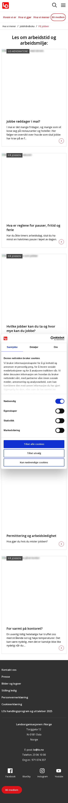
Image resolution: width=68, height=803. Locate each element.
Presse (6, 676)
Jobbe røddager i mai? (23, 121)
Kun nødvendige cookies (34, 462)
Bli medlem (58, 17)
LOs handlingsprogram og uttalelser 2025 (27, 711)
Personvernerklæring (15, 697)
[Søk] (54, 5)
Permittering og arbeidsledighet (31, 536)
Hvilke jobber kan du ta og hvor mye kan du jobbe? (30, 328)
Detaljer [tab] (34, 347)
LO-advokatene (18, 51)
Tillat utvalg (34, 453)
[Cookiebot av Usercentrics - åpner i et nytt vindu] (50, 338)
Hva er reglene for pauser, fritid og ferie (33, 227)
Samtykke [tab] (12, 347)
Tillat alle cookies (34, 444)
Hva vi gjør (24, 17)
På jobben (43, 26)
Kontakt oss (9, 670)
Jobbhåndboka (27, 26)
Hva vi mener (42, 17)
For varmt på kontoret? (24, 628)
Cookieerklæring (12, 704)
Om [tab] (56, 347)
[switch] (59, 410)
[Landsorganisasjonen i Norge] (5, 5)
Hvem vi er (9, 17)
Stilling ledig (9, 690)
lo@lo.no (38, 749)
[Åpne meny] (63, 5)
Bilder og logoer (11, 683)
